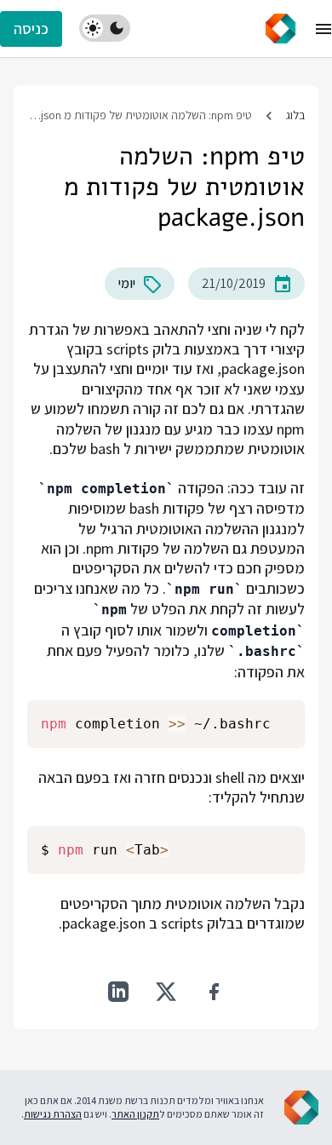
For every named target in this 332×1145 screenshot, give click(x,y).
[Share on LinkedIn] (118, 992)
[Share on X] (166, 992)
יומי (126, 283)
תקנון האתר (135, 1114)
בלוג (295, 115)
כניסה (31, 28)
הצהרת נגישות (53, 1114)
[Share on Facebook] (214, 992)
